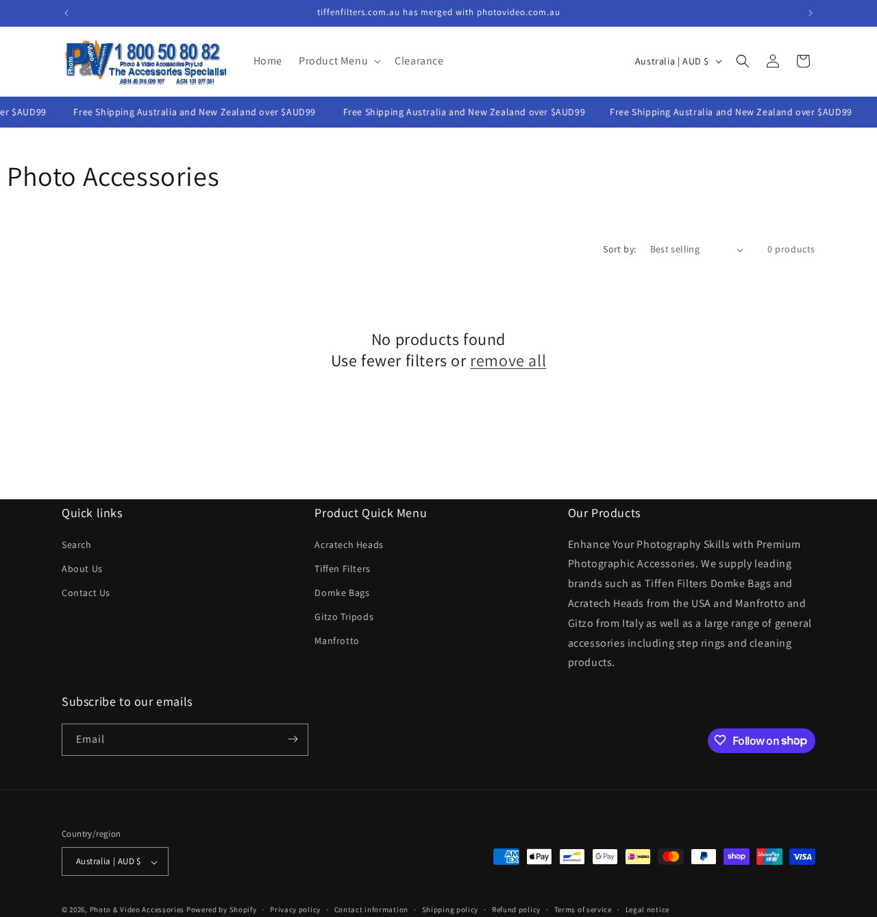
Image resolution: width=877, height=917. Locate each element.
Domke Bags (341, 592)
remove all (508, 361)
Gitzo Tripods (343, 616)
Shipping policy (450, 909)
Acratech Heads (348, 544)
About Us (82, 568)
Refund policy (516, 909)
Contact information (371, 909)
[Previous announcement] (66, 13)
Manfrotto (336, 640)
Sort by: (619, 249)
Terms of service (583, 909)
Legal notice (647, 909)
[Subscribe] (292, 739)
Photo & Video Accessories (137, 910)
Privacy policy (295, 909)
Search (77, 544)
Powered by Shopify (221, 910)
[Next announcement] (810, 13)
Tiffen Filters (342, 568)
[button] (338, 61)
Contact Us (86, 592)
